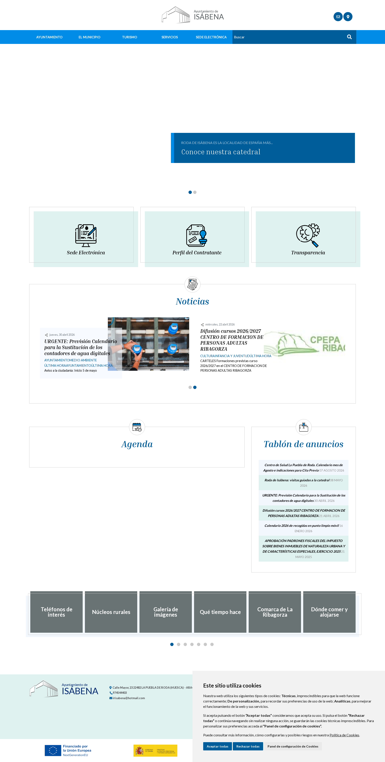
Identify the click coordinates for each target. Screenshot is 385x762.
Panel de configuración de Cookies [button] (293, 746)
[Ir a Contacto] (338, 16)
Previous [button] (26, 612)
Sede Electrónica (211, 37)
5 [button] (198, 644)
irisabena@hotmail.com (128, 698)
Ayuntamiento (49, 37)
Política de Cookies (344, 735)
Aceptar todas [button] (217, 746)
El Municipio (89, 37)
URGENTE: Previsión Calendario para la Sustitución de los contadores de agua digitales (80, 347)
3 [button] (185, 644)
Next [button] (359, 612)
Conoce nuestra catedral (220, 151)
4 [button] (192, 644)
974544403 (119, 692)
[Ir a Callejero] (347, 16)
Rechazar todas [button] (248, 746)
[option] (56, 612)
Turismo (129, 37)
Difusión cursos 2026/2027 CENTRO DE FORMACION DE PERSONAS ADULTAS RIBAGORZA (232, 340)
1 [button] (172, 644)
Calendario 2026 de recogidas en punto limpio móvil (301, 525)
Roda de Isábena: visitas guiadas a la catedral (296, 480)
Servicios (170, 37)
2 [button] (178, 644)
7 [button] (212, 644)
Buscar (347, 38)
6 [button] (205, 644)
